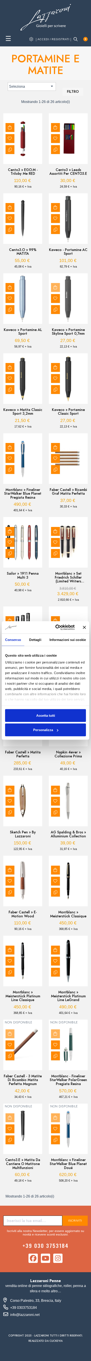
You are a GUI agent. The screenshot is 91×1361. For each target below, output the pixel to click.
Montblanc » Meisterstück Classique (68, 914)
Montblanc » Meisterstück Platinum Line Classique (23, 996)
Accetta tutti (45, 715)
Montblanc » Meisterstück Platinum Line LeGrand (68, 996)
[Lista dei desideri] (10, 138)
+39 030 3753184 (46, 1245)
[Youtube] (45, 1258)
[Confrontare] (10, 149)
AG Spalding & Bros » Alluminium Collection (68, 834)
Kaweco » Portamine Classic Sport (68, 412)
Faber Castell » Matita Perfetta (23, 754)
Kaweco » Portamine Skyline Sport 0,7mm (68, 332)
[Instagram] (58, 1258)
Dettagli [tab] (35, 639)
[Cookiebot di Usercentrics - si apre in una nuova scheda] (56, 627)
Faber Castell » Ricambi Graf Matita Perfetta (68, 492)
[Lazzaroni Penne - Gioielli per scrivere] (45, 17)
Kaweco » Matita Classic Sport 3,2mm (22, 412)
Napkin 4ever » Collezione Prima (68, 754)
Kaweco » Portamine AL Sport (23, 332)
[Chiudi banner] (84, 627)
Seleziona (32, 86)
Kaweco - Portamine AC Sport (68, 252)
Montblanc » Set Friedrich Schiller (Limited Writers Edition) (68, 577)
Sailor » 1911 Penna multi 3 (23, 575)
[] (10, 127)
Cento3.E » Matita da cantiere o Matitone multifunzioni (22, 1164)
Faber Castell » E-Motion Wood (23, 914)
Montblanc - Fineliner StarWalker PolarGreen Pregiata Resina (68, 1080)
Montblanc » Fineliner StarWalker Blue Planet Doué (68, 1164)
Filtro (73, 91)
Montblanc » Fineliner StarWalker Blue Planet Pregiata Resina (22, 494)
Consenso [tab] (13, 639)
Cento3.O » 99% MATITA (22, 252)
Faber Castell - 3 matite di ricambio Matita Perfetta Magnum (23, 1080)
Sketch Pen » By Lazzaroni (23, 834)
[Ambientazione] (31, 39)
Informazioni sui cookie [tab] (67, 639)
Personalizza (43, 730)
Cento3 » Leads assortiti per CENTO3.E (68, 172)
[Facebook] (33, 1258)
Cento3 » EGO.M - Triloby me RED (23, 172)
